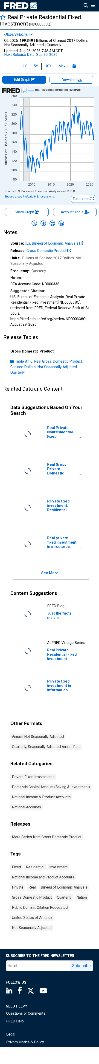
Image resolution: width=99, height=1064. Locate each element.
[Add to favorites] (3, 17)
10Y (48, 66)
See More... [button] (51, 573)
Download (70, 80)
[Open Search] (86, 6)
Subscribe (81, 965)
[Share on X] (34, 223)
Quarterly (64, 897)
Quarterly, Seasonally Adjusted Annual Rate (46, 747)
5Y (36, 66)
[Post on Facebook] (43, 223)
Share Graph (25, 212)
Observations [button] (16, 34)
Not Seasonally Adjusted (32, 928)
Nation (81, 897)
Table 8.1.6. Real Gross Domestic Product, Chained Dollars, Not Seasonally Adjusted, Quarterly (46, 367)
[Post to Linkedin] (61, 223)
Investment (58, 867)
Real (32, 887)
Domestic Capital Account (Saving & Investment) (51, 787)
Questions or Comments (25, 1013)
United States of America (32, 917)
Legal (10, 1034)
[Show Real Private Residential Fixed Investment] (58, 90)
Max (61, 66)
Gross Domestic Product (46, 250)
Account (72, 212)
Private (17, 887)
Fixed (16, 867)
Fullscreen (81, 199)
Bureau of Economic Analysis (64, 887)
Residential (35, 867)
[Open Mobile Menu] (93, 6)
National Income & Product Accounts (41, 797)
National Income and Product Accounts (43, 877)
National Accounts (26, 807)
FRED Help (15, 1021)
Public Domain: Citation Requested (40, 907)
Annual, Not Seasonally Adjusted (38, 736)
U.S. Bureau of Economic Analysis (52, 243)
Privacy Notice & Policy (25, 1042)
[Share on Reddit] (52, 223)
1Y (25, 66)
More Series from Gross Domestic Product (46, 837)
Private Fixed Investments (33, 777)
